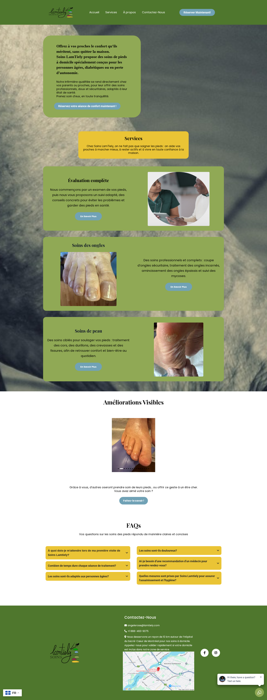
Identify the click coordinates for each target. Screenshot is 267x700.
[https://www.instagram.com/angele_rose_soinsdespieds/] (216, 653)
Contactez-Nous (153, 12)
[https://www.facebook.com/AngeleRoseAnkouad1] (205, 653)
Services (111, 12)
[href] (158, 671)
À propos (129, 12)
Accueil (94, 12)
